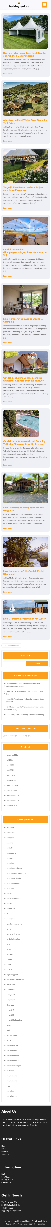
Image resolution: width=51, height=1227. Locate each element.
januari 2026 (12, 790)
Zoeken (25, 655)
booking (10, 843)
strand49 (10, 1015)
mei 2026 (10, 770)
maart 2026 (11, 780)
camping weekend (14, 883)
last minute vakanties (15, 979)
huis (8, 944)
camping (10, 863)
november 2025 (13, 800)
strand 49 (10, 1010)
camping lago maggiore (16, 873)
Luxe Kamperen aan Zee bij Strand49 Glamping (23, 320)
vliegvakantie (12, 1076)
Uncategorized (12, 1045)
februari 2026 (12, 785)
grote (9, 929)
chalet (9, 893)
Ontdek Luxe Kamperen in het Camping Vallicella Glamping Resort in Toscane (24, 443)
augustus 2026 (12, 755)
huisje (9, 949)
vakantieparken (13, 1060)
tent (8, 1030)
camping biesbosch (14, 868)
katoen (9, 959)
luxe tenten (11, 990)
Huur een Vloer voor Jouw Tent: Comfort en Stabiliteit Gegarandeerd (25, 54)
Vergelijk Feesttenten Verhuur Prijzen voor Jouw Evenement (23, 189)
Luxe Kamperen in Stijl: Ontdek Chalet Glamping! (23, 572)
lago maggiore (12, 974)
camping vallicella (14, 878)
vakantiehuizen (13, 1055)
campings (10, 888)
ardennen (10, 827)
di (7, 914)
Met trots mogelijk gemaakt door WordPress (22, 1221)
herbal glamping (13, 939)
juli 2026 (10, 760)
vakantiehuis (12, 1050)
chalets (9, 903)
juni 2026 (10, 765)
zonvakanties (12, 1096)
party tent (11, 995)
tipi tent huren (12, 1035)
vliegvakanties (12, 1081)
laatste (9, 969)
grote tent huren (13, 934)
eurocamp (11, 919)
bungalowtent (12, 853)
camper (10, 858)
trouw (9, 1040)
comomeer (11, 908)
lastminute (11, 985)
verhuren (10, 1071)
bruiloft (10, 848)
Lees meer (7, 73)
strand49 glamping (14, 1020)
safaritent (11, 1000)
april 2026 (11, 775)
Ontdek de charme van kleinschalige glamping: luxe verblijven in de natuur (23, 379)
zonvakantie (11, 1091)
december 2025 (13, 795)
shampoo (10, 1005)
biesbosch (10, 838)
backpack (10, 833)
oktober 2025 (12, 805)
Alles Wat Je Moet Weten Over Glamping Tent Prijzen (25, 121)
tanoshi (9, 1025)
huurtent (10, 954)
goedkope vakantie (14, 924)
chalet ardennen (13, 898)
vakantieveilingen (14, 1066)
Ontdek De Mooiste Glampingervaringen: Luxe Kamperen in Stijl (24, 252)
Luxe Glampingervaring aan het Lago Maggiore (23, 509)
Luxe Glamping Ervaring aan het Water (24, 618)
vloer (9, 1086)
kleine (9, 964)
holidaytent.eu (19, 6)
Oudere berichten (13, 645)
